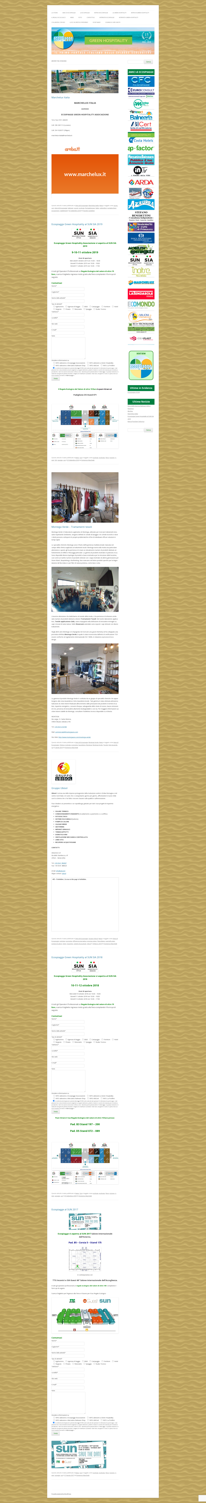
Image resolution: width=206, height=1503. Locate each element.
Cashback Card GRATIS (112, 22)
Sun (81, 458)
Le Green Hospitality (119, 13)
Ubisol (89, 944)
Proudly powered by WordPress (61, 1494)
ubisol (64, 873)
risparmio (70, 944)
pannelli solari (110, 941)
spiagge (60, 460)
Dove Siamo (97, 22)
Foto (80, 17)
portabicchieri (111, 208)
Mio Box (130, 411)
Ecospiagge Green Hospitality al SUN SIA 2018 (77, 957)
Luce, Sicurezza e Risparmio (79, 22)
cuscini (76, 208)
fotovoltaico (101, 941)
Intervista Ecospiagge (106, 17)
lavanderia (82, 745)
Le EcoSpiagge (85, 13)
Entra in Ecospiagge (101, 13)
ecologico (102, 458)
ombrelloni (103, 208)
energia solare (92, 941)
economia (74, 745)
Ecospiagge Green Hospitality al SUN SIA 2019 (77, 224)
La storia (55, 13)
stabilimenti (64, 211)
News (72, 17)
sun (64, 460)
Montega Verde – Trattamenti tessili (72, 526)
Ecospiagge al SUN (134, 392)
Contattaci (91, 17)
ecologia (81, 208)
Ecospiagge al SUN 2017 (65, 1209)
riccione (111, 458)
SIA (56, 460)
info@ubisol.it (60, 871)
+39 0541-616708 (60, 727)
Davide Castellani (89, 211)
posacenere (55, 211)
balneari (70, 208)
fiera (107, 458)
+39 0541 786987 (60, 863)
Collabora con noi (58, 22)
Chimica (62, 745)
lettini (97, 208)
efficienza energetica (79, 941)
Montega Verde (94, 742)
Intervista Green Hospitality (128, 17)
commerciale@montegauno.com (66, 732)
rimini (64, 944)
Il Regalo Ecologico (59, 17)
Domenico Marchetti (87, 460)
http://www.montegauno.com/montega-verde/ (74, 737)
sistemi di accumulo (80, 944)
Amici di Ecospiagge (69, 13)
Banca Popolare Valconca (136, 421)
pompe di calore (57, 944)
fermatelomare (90, 208)
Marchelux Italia (61, 97)
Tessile (105, 745)
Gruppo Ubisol (59, 788)
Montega (89, 745)
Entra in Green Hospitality (140, 13)
